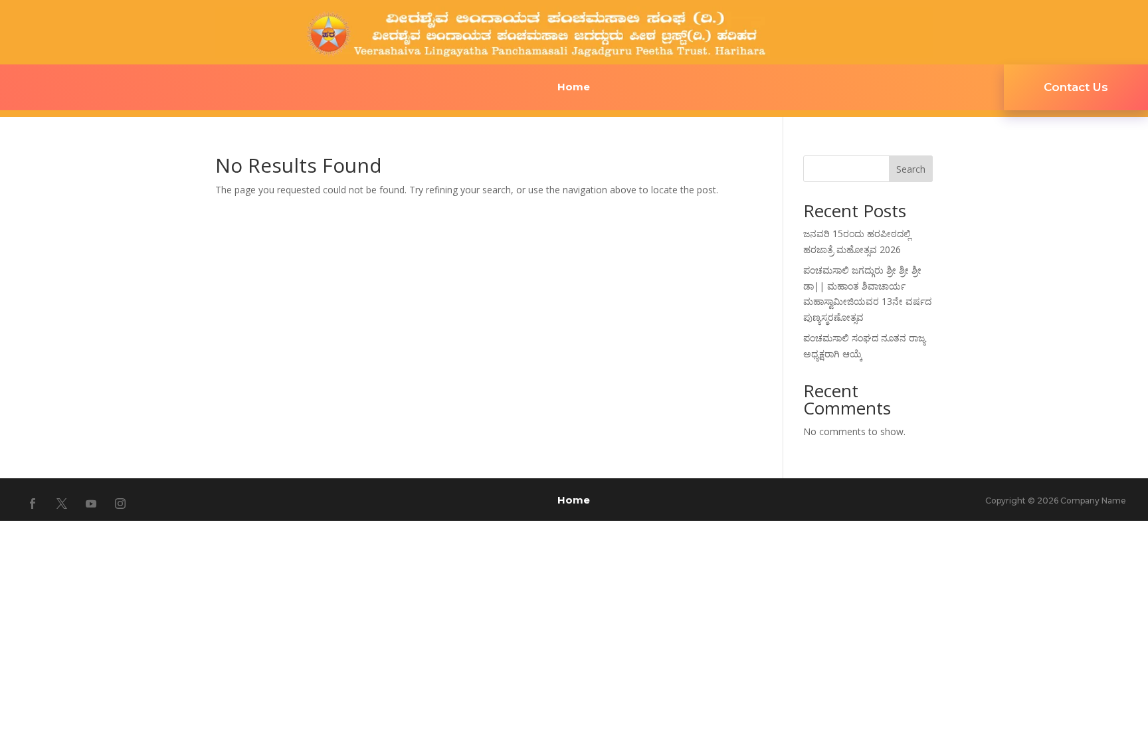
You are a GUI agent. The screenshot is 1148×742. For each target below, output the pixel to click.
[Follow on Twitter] (61, 503)
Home (573, 87)
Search (910, 169)
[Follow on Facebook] (32, 503)
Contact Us (1076, 87)
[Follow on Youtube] (91, 503)
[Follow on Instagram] (120, 503)
